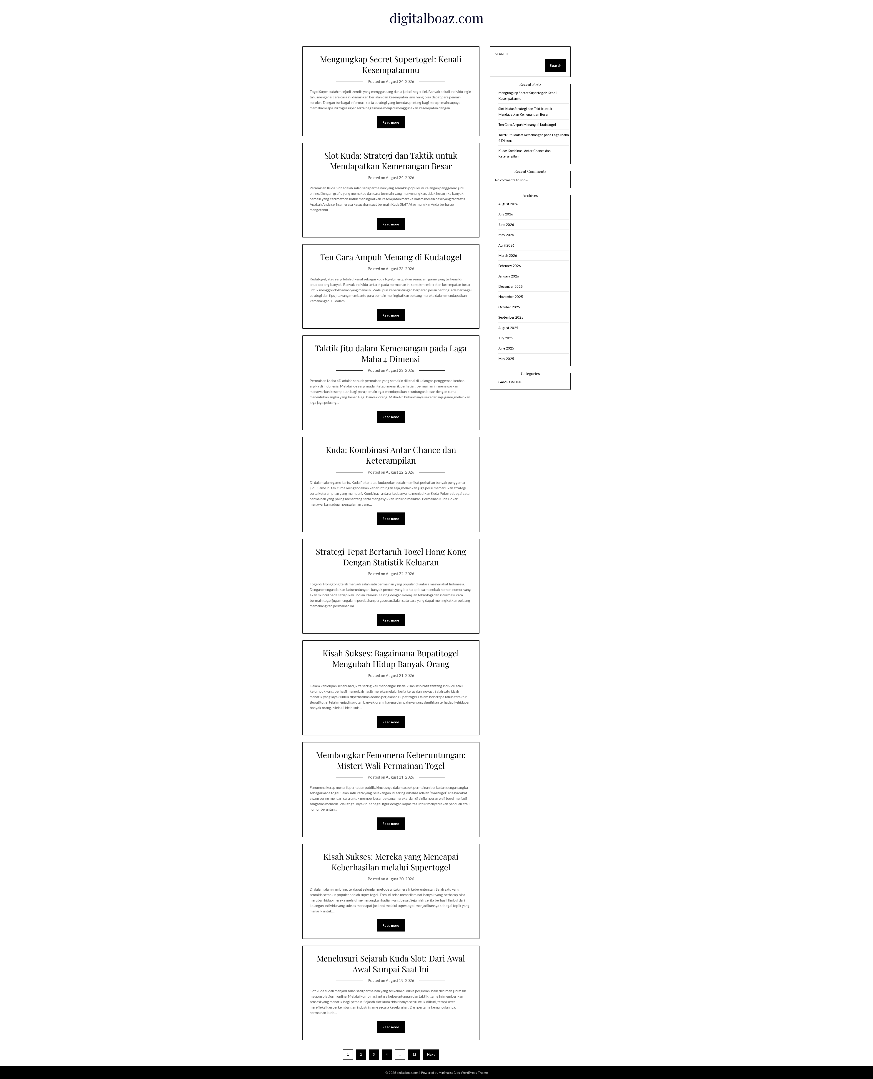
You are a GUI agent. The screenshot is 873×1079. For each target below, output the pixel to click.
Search (501, 54)
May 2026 (506, 235)
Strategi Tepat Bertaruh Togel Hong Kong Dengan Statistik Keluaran (391, 556)
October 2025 (509, 307)
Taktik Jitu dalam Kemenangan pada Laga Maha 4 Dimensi (391, 353)
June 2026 (506, 224)
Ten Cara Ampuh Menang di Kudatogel (391, 256)
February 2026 (509, 266)
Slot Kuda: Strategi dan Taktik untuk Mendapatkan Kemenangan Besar (390, 160)
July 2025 (505, 338)
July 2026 (505, 214)
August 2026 (508, 204)
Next (431, 1054)
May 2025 (506, 359)
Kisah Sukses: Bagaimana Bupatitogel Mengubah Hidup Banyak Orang (391, 658)
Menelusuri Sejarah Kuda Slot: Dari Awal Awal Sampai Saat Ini (391, 963)
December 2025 (510, 286)
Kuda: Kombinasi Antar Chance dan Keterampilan (391, 455)
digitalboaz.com (436, 18)
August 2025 (508, 328)
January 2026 (508, 276)
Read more (390, 122)
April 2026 (506, 245)
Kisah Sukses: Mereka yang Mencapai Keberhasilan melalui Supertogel (391, 861)
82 (414, 1054)
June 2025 (506, 348)
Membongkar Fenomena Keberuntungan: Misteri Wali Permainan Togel (391, 760)
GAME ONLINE (510, 382)
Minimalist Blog (449, 1072)
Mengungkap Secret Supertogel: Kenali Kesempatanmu (391, 64)
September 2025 (510, 317)
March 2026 (507, 255)
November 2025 (510, 297)
